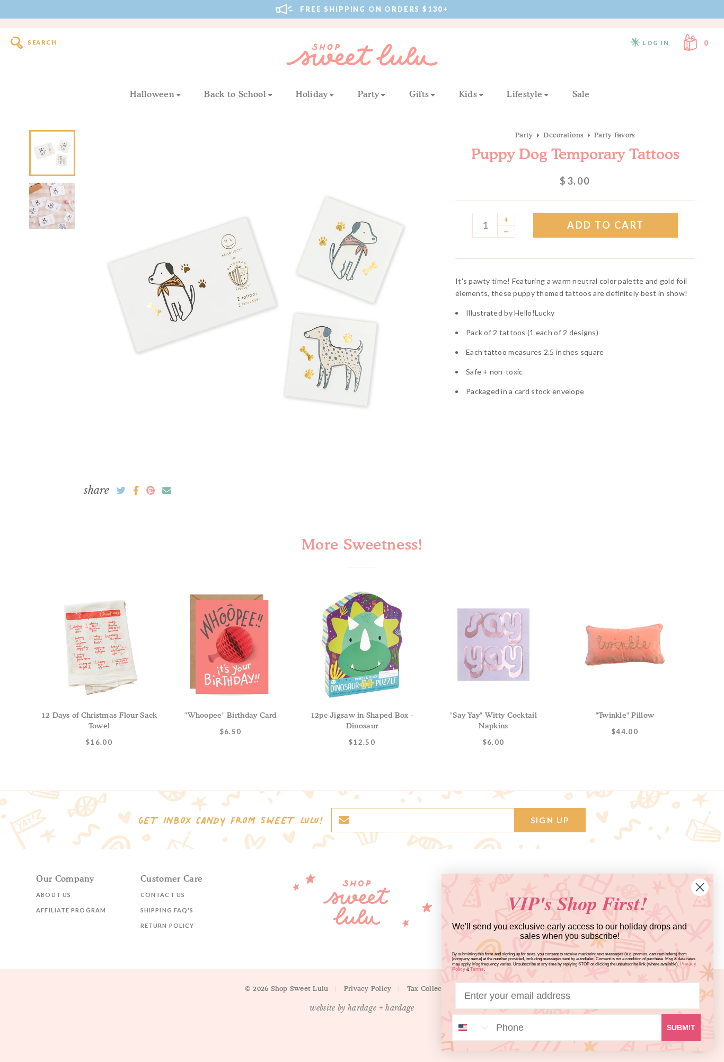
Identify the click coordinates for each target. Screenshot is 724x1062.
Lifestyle (524, 94)
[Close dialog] (700, 887)
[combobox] (472, 1027)
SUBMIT (681, 1027)
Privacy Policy (368, 988)
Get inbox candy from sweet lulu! (230, 820)
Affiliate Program (71, 910)
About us (53, 894)
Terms (477, 969)
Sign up (550, 820)
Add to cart (605, 225)
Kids (468, 94)
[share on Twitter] (121, 490)
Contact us (162, 894)
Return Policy (167, 925)
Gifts (419, 94)
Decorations (563, 134)
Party (368, 94)
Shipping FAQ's (166, 910)
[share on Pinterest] (150, 490)
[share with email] (166, 490)
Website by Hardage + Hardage (362, 1008)
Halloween (152, 94)
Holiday (312, 94)
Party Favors (614, 134)
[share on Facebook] (136, 490)
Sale (581, 94)
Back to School (235, 94)
